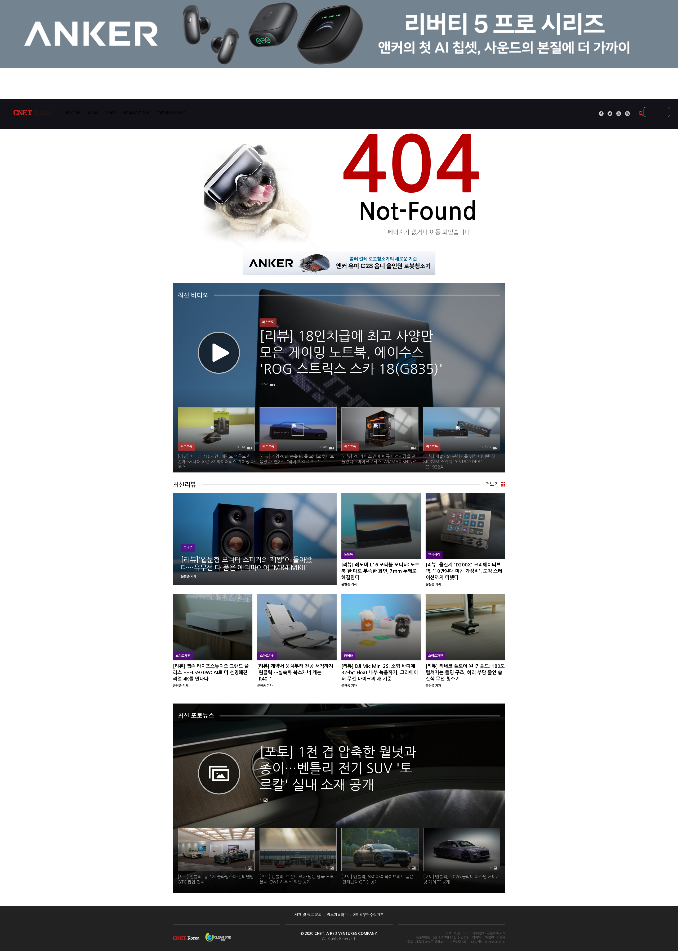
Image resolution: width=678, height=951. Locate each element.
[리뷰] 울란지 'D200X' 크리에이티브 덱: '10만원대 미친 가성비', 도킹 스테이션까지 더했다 (465, 541)
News (93, 113)
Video (110, 113)
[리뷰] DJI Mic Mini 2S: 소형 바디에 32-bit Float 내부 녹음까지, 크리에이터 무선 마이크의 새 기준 (381, 642)
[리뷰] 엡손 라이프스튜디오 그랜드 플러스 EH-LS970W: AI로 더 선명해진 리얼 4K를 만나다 (212, 642)
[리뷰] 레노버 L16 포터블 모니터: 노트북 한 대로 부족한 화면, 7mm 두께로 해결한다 (381, 541)
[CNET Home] (34, 114)
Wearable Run (136, 113)
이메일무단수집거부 (368, 915)
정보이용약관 (337, 915)
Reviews (73, 113)
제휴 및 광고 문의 (308, 915)
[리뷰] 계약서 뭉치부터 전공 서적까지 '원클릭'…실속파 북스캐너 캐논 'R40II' (297, 642)
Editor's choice (171, 113)
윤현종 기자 (188, 576)
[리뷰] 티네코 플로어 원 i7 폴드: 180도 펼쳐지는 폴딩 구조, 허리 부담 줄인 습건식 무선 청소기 (465, 642)
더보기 (492, 484)
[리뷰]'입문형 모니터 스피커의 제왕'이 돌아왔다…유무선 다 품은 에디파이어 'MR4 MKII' (255, 541)
